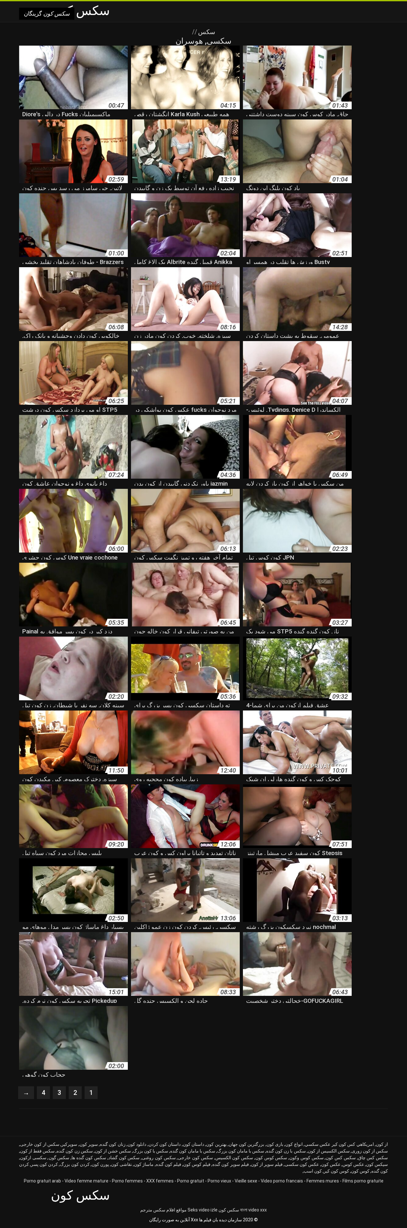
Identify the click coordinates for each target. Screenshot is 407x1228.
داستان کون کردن (164, 1144)
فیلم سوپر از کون (267, 1164)
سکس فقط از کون (37, 1150)
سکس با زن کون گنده (286, 1150)
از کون (382, 1144)
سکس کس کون (340, 1157)
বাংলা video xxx (253, 1209)
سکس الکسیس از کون (329, 1150)
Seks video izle (202, 1209)
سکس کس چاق (373, 1157)
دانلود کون (137, 1144)
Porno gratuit (190, 1180)
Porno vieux (219, 1180)
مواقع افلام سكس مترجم (163, 1209)
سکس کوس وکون (306, 1157)
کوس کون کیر (336, 1171)
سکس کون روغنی (159, 1157)
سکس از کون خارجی (39, 1144)
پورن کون (100, 1164)
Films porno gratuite (362, 1180)
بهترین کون (216, 1144)
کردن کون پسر (44, 1164)
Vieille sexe (246, 1180)
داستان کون (193, 1144)
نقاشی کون (121, 1164)
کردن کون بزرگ (74, 1164)
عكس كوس (353, 1164)
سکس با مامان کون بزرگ (240, 1150)
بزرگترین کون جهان (247, 1144)
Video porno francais (282, 1180)
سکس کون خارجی (195, 1157)
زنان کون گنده (113, 1144)
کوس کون (360, 1171)
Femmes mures (323, 1180)
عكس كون (331, 1164)
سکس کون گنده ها (89, 1157)
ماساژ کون (144, 1164)
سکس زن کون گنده (75, 1150)
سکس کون (228, 1209)
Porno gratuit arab (42, 1180)
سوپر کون (88, 1144)
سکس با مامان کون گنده (192, 1150)
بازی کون (274, 1144)
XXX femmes (160, 1180)
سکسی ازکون (33, 1157)
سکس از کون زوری (370, 1150)
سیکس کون (377, 1164)
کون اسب (313, 1171)
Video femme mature (86, 1180)
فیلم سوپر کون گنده (230, 1164)
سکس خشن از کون (113, 1150)
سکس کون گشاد (124, 1157)
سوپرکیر (69, 1144)
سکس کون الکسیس (234, 1157)
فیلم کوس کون (196, 1164)
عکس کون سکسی (302, 1164)
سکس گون (59, 1157)
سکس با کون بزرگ (150, 1150)
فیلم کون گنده (168, 1164)
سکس (206, 32)
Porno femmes (127, 1180)
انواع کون (293, 1144)
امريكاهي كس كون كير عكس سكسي (339, 1144)
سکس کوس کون (271, 1157)
